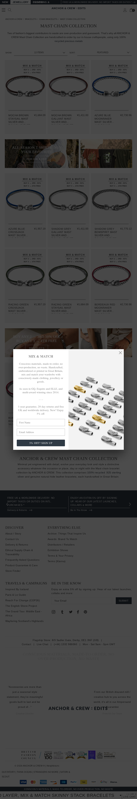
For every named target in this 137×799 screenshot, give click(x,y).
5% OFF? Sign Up (40, 443)
